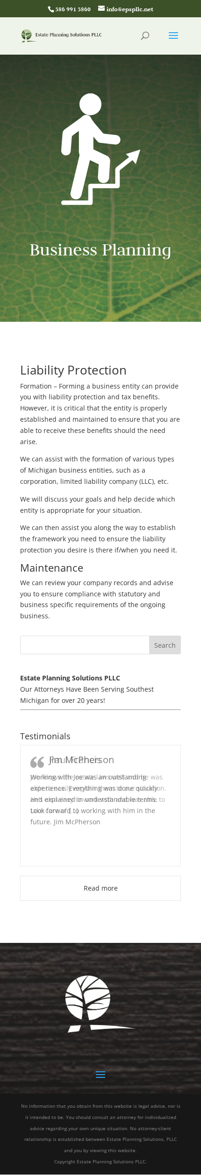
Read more (101, 888)
